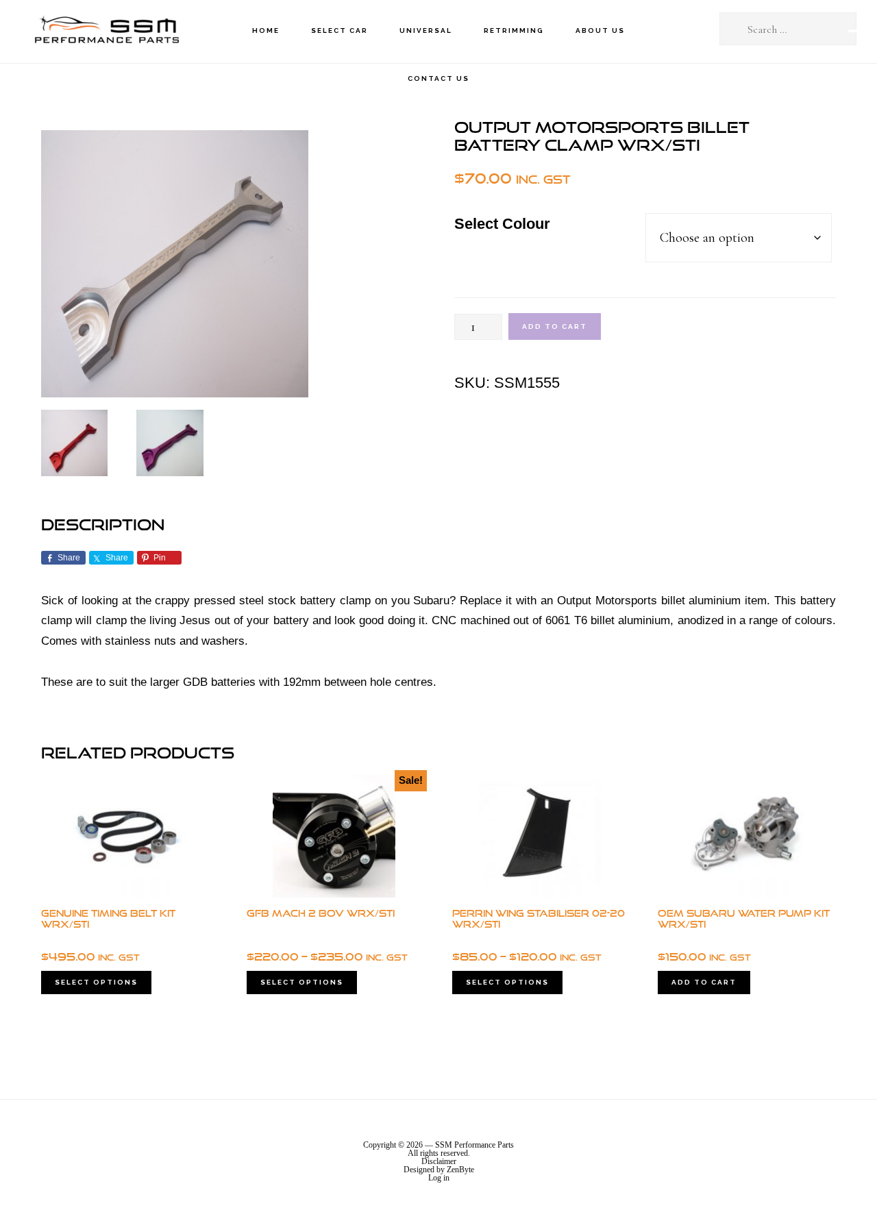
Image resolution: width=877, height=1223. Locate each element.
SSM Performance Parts (106, 31)
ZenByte (460, 1169)
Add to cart (554, 326)
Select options (96, 982)
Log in (438, 1178)
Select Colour (502, 223)
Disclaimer (438, 1161)
